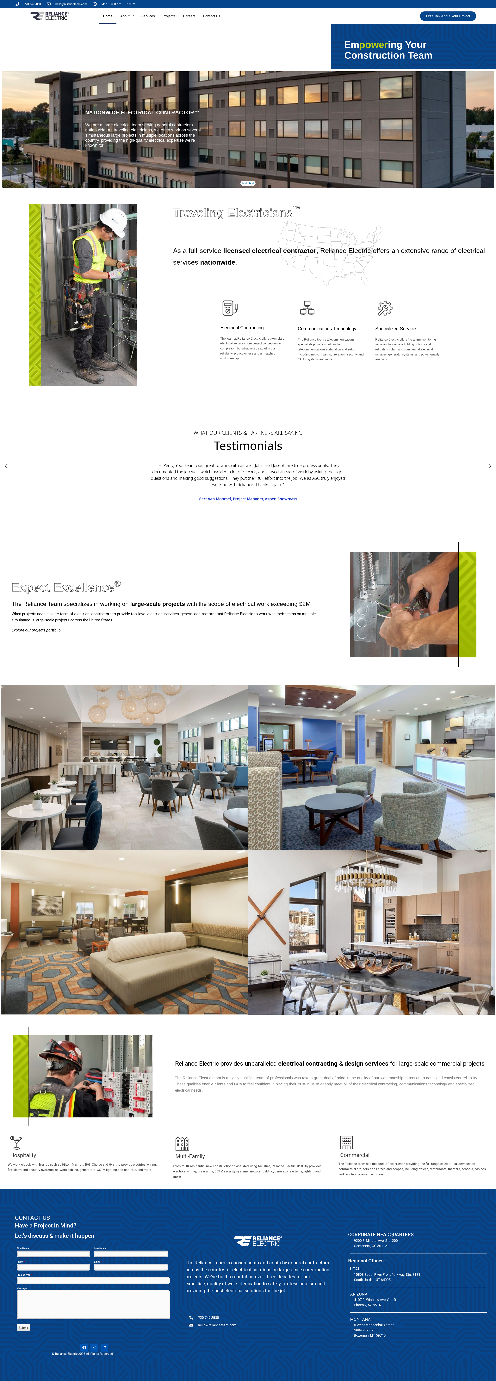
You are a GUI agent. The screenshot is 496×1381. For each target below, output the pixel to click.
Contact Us (211, 16)
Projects (169, 16)
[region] (248, 129)
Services (148, 16)
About (125, 16)
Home (108, 16)
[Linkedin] (104, 1348)
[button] (243, 183)
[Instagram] (94, 1348)
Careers (189, 16)
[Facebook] (84, 1348)
